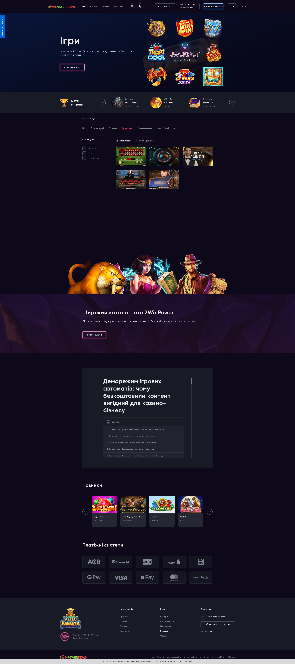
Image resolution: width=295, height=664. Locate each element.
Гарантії (124, 621)
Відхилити (188, 661)
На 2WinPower (164, 6)
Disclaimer (188, 657)
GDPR (223, 657)
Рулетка (126, 128)
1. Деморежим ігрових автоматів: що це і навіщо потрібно (135, 430)
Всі (84, 128)
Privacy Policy (156, 657)
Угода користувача (167, 661)
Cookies (166, 657)
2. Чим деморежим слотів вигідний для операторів (131, 442)
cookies (120, 661)
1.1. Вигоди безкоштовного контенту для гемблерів (131, 436)
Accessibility (176, 657)
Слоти (113, 128)
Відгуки (105, 6)
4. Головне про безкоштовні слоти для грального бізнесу (135, 456)
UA (210, 632)
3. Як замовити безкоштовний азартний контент (130, 449)
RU (202, 632)
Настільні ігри (166, 128)
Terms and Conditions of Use (207, 657)
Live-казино (144, 128)
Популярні (97, 128)
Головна (85, 119)
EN (206, 632)
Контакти (118, 6)
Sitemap (231, 657)
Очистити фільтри (144, 141)
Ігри (83, 6)
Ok (180, 661)
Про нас (93, 6)
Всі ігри (164, 616)
